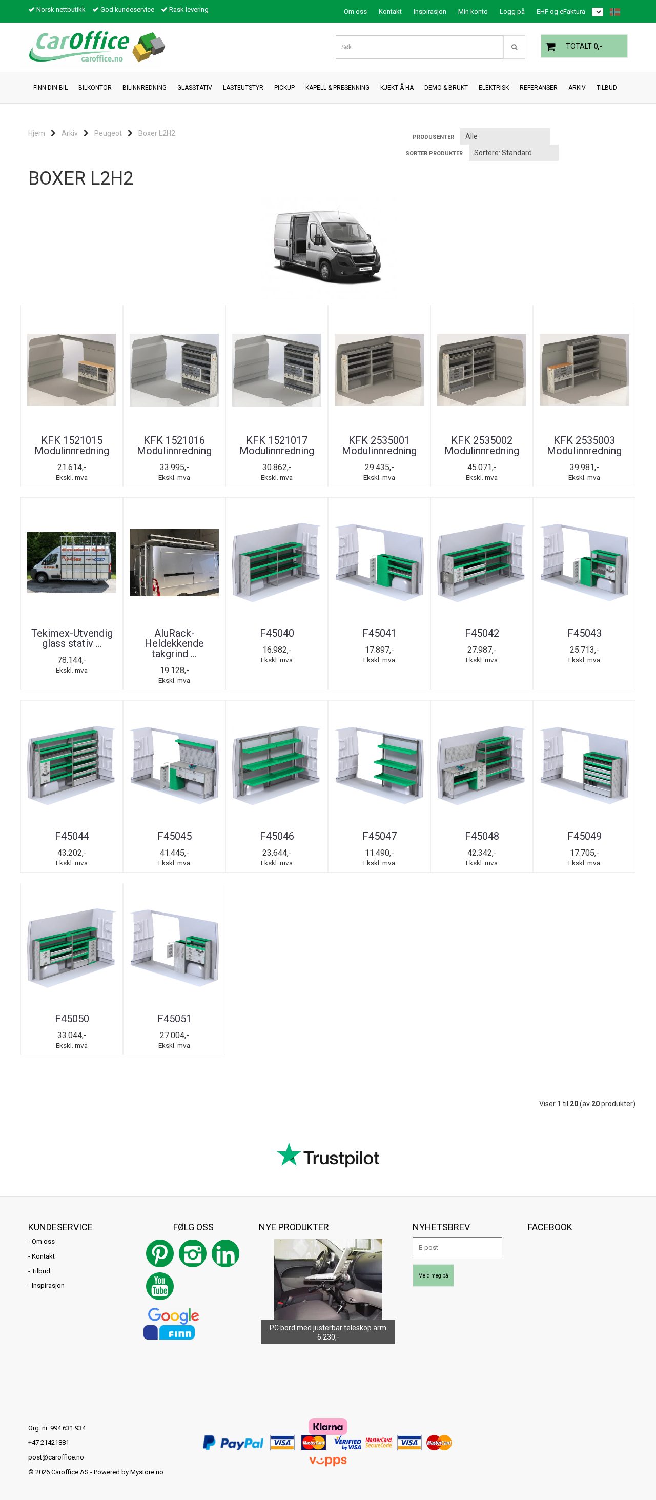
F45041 (379, 633)
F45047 (379, 836)
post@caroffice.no (56, 1457)
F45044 (72, 836)
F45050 (72, 1018)
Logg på (512, 11)
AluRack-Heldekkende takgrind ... (174, 643)
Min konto (473, 11)
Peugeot (108, 133)
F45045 (174, 836)
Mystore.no (146, 1472)
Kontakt (390, 11)
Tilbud (41, 1271)
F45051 (174, 1018)
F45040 (277, 633)
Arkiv (69, 133)
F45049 (584, 836)
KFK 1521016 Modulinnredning (174, 445)
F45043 (584, 633)
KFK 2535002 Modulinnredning (481, 445)
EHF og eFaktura (561, 11)
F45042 (482, 633)
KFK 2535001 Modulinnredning (379, 445)
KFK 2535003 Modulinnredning (584, 445)
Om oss (355, 11)
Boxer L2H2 (156, 133)
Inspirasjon (430, 11)
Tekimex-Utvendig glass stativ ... (72, 638)
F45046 (277, 836)
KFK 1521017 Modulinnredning (276, 445)
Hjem (36, 133)
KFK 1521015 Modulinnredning (71, 445)
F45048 (482, 836)
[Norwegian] (612, 12)
